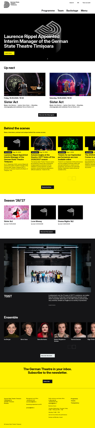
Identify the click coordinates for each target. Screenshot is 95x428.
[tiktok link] (51, 393)
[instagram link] (47, 393)
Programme (48, 10)
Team (61, 10)
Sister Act (11, 102)
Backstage (72, 10)
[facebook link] (43, 393)
